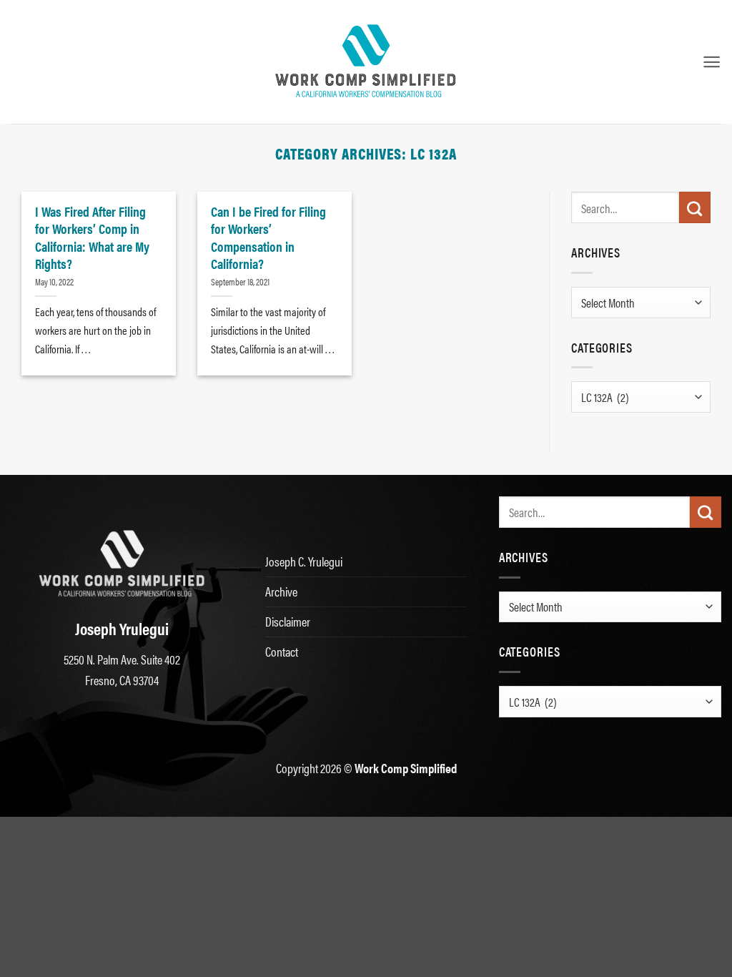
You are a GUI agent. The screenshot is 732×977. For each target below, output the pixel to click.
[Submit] (695, 207)
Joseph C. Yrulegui (303, 561)
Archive (281, 591)
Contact (281, 651)
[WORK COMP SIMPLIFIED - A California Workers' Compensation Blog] (366, 61)
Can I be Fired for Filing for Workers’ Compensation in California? (268, 237)
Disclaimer (287, 621)
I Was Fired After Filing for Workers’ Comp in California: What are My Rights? (92, 237)
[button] (711, 62)
